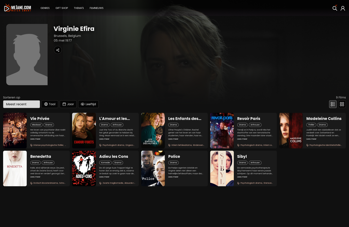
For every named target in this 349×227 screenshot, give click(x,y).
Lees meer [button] (35, 139)
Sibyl (242, 156)
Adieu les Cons (113, 156)
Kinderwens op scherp (204, 145)
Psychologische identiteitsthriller (325, 145)
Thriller (311, 124)
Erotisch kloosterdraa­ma (46, 183)
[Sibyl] (222, 168)
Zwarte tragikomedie (113, 183)
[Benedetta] (15, 168)
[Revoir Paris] (222, 130)
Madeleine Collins (324, 118)
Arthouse (117, 124)
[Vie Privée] (15, 130)
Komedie (105, 162)
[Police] (153, 168)
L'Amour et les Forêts (113, 118)
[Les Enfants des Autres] (153, 130)
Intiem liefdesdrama (182, 145)
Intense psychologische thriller (48, 145)
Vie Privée (39, 118)
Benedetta (40, 156)
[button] (45, 7)
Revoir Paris (248, 118)
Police (174, 156)
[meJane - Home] (18, 8)
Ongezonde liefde (134, 145)
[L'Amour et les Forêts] (84, 130)
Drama (48, 124)
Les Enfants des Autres (183, 118)
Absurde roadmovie (134, 183)
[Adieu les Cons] (84, 168)
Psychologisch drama (113, 145)
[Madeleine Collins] (291, 130)
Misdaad (36, 124)
